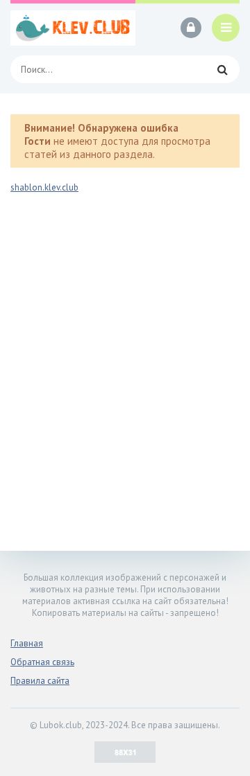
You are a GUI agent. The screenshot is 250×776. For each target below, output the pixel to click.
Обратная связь (42, 662)
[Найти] (222, 69)
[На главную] (72, 27)
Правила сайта (39, 681)
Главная (26, 643)
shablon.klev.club (44, 187)
